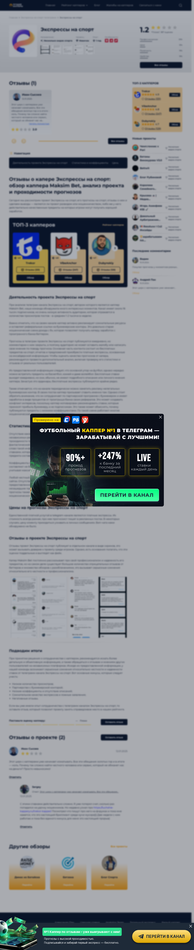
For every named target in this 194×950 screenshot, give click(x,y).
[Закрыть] (190, 926)
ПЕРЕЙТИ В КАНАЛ (127, 495)
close (160, 417)
